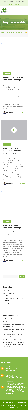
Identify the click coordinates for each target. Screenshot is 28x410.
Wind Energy (7, 73)
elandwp (5, 324)
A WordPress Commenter (10, 319)
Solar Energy (6, 144)
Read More (22, 112)
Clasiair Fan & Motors (9, 293)
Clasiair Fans (6, 290)
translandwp (6, 340)
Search (22, 276)
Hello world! (6, 296)
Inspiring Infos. (14, 407)
